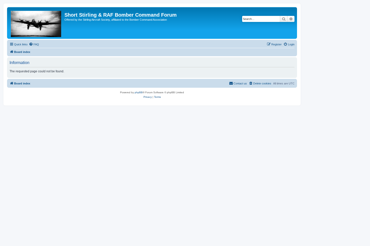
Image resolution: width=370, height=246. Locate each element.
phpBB (139, 92)
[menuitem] (34, 44)
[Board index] (36, 23)
